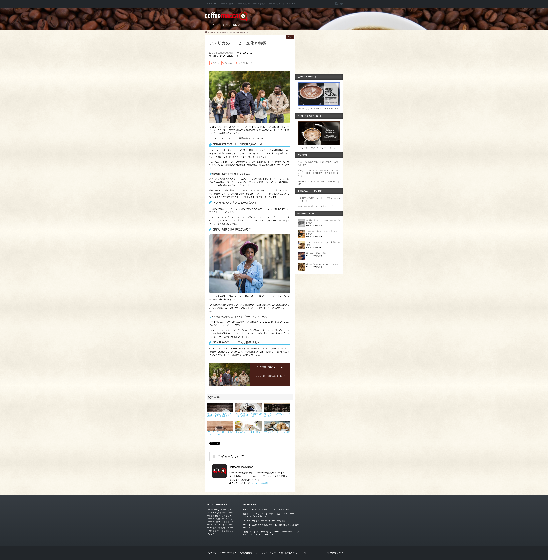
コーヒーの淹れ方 (227, 4)
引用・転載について (288, 553)
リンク (304, 553)
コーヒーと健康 (258, 4)
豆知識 (290, 37)
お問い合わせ (246, 553)
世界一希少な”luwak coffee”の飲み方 (322, 264)
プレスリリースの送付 (266, 553)
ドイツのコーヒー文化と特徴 (248, 432)
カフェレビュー (288, 4)
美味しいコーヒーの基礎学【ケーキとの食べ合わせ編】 (249, 415)
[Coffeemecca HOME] (206, 32)
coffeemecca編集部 (222, 53)
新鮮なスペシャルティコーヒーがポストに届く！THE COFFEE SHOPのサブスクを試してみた (318, 173)
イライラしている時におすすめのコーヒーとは (220, 433)
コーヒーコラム (211, 4)
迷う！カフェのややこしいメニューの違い (277, 415)
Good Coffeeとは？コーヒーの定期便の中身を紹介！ (265, 520)
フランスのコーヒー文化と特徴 (277, 432)
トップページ (211, 553)
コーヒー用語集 (243, 4)
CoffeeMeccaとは (228, 553)
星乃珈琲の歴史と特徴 (316, 253)
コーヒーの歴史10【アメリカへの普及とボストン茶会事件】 (220, 415)
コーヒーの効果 (273, 4)
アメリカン (228, 63)
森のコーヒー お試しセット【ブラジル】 (316, 206)
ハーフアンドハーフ (245, 63)
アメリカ (216, 63)
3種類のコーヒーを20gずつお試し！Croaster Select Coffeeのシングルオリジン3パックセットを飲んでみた (271, 533)
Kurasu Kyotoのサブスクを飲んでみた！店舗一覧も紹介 (266, 509)
